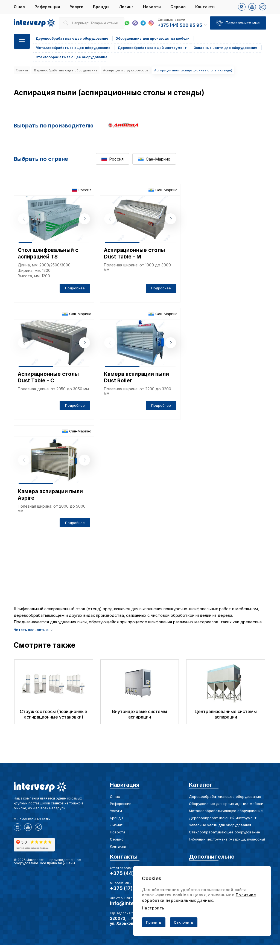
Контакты (205, 6)
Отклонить (183, 922)
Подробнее (75, 288)
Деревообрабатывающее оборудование (65, 70)
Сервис (178, 6)
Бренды (101, 6)
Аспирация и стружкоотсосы (125, 70)
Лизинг (126, 6)
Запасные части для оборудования (220, 825)
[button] (84, 218)
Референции (47, 6)
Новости (152, 6)
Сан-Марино (158, 159)
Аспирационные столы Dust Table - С (48, 377)
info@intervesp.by (132, 903)
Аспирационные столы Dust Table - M (134, 253)
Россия (116, 159)
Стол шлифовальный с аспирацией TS (48, 253)
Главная (22, 70)
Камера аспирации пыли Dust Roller (136, 377)
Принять (153, 922)
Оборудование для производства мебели (226, 803)
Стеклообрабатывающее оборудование (224, 832)
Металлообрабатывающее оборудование (226, 811)
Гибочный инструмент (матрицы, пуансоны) (227, 839)
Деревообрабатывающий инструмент (222, 818)
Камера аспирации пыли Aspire (50, 494)
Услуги (76, 6)
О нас (19, 6)
